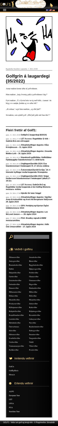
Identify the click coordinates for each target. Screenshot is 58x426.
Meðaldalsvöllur (15, 323)
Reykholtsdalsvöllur (36, 326)
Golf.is (11, 366)
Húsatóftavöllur (34, 299)
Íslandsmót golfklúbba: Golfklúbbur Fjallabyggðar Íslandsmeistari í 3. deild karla (29, 158)
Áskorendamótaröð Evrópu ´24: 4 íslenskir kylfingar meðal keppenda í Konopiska (28, 171)
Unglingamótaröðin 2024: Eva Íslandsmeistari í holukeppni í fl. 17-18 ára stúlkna (27, 165)
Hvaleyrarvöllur (14, 303)
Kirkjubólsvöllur (15, 311)
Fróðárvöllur (33, 272)
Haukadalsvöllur (35, 288)
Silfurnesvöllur (14, 334)
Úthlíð (31, 342)
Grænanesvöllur (34, 280)
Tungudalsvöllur (35, 338)
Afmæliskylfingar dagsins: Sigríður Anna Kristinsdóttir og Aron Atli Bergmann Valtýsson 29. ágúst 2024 (29, 199)
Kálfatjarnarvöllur (15, 307)
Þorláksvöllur (14, 350)
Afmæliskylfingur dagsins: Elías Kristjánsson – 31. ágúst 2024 (27, 146)
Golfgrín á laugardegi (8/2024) (34, 135)
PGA (11, 407)
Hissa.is (12, 374)
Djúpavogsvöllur (35, 269)
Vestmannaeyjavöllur (16, 346)
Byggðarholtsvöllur (36, 265)
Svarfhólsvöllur (14, 338)
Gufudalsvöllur (14, 284)
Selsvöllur (12, 330)
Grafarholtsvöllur (15, 280)
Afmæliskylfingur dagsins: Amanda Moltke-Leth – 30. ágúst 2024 (29, 152)
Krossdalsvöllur (34, 315)
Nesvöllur (32, 323)
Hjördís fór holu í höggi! (31, 193)
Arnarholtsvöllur (35, 257)
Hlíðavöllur (33, 292)
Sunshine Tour (14, 411)
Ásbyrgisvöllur (14, 261)
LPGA (11, 403)
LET (10, 399)
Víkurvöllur (33, 346)
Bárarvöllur (33, 261)
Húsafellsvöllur (14, 299)
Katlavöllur (33, 307)
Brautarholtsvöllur (15, 265)
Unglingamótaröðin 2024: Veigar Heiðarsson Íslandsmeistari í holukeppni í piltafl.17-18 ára (28, 178)
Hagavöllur (33, 284)
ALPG (11, 391)
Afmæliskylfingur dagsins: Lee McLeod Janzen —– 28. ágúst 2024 (27, 213)
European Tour (14, 395)
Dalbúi (11, 269)
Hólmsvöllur (13, 296)
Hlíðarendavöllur (15, 292)
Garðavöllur (13, 276)
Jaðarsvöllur (33, 303)
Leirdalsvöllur (14, 319)
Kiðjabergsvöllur (35, 311)
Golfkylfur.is (13, 370)
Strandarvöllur (34, 334)
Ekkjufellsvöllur (15, 272)
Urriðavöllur (13, 342)
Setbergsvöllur (34, 330)
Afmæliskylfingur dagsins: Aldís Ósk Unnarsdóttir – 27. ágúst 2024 (27, 225)
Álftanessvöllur (14, 257)
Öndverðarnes (14, 326)
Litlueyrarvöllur (35, 319)
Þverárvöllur (33, 350)
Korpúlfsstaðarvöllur (16, 315)
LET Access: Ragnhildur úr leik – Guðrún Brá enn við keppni (28, 140)
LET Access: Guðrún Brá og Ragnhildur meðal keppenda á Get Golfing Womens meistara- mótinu (28, 187)
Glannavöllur (34, 276)
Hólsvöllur (33, 296)
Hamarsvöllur (14, 288)
